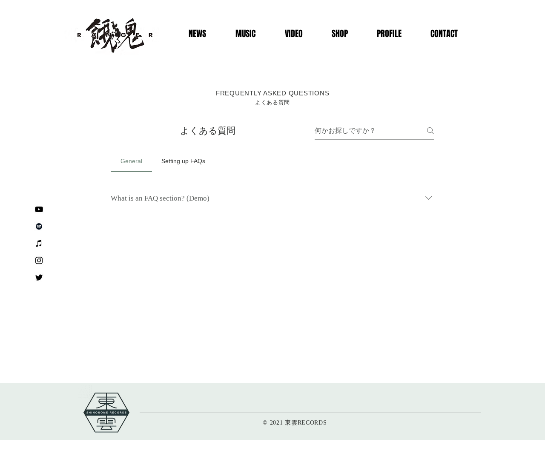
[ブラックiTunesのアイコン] (39, 243)
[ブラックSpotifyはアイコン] (39, 226)
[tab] (131, 161)
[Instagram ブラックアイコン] (39, 260)
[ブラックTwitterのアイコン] (39, 277)
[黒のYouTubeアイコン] (39, 209)
